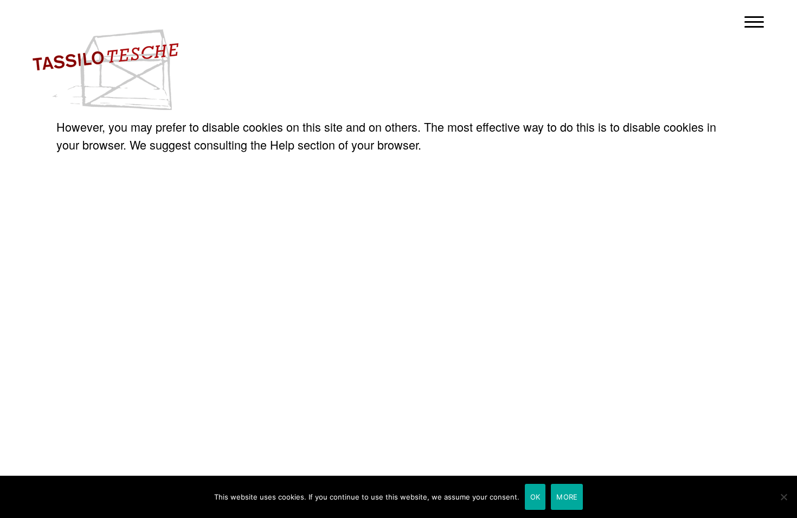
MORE (566, 497)
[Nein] (783, 496)
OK (535, 497)
